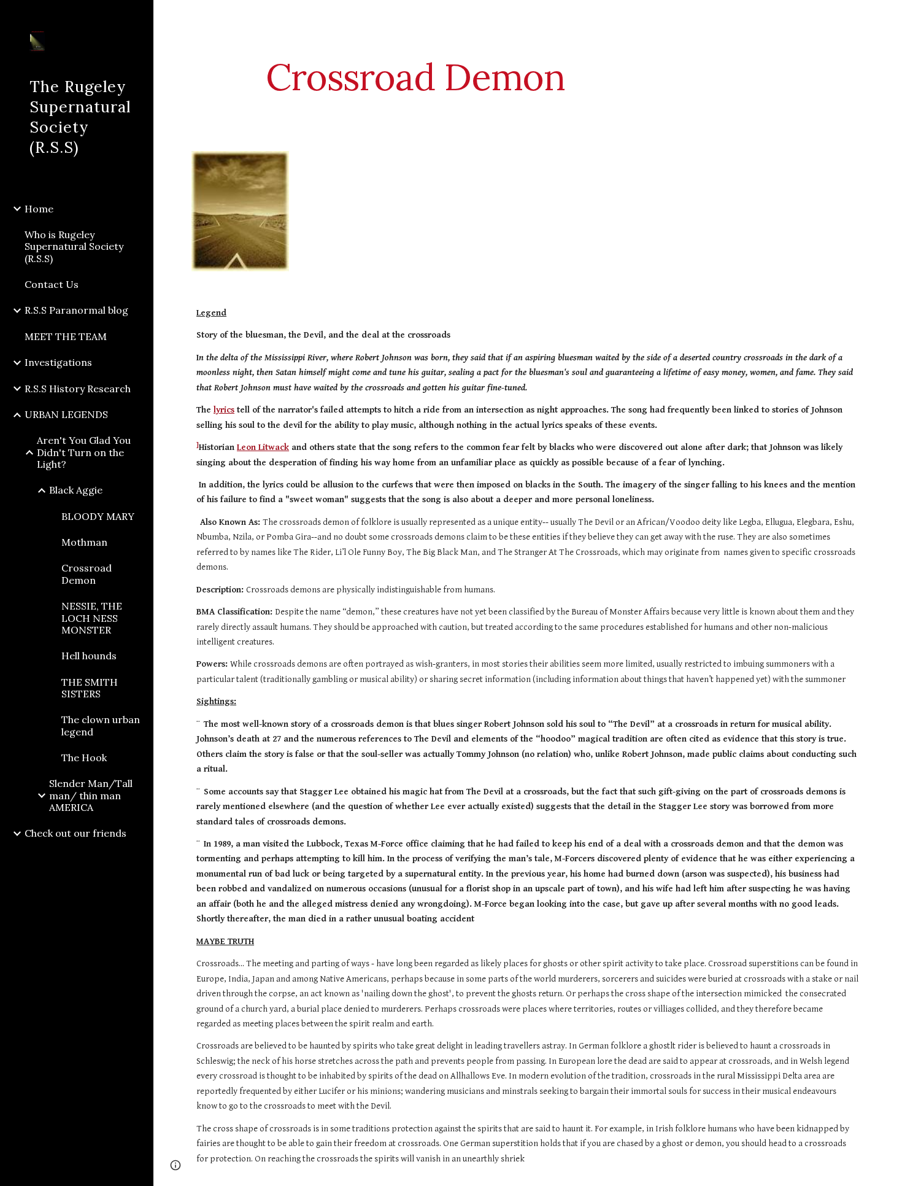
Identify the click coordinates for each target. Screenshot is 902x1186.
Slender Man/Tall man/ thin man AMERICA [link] (91, 795)
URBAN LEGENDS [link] (66, 414)
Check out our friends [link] (75, 833)
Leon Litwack (263, 447)
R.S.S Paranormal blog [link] (76, 310)
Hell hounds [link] (89, 655)
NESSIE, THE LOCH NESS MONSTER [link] (91, 618)
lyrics (224, 410)
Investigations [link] (58, 362)
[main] (415, 77)
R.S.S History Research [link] (78, 388)
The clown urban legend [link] (100, 725)
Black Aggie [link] (75, 490)
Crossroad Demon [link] (86, 574)
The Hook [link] (84, 757)
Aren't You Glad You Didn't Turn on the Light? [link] (84, 452)
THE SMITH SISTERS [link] (89, 688)
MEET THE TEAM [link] (66, 336)
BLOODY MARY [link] (97, 516)
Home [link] (39, 209)
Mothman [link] (84, 542)
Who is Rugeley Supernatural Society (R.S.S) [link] (74, 246)
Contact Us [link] (52, 284)
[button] (887, 17)
